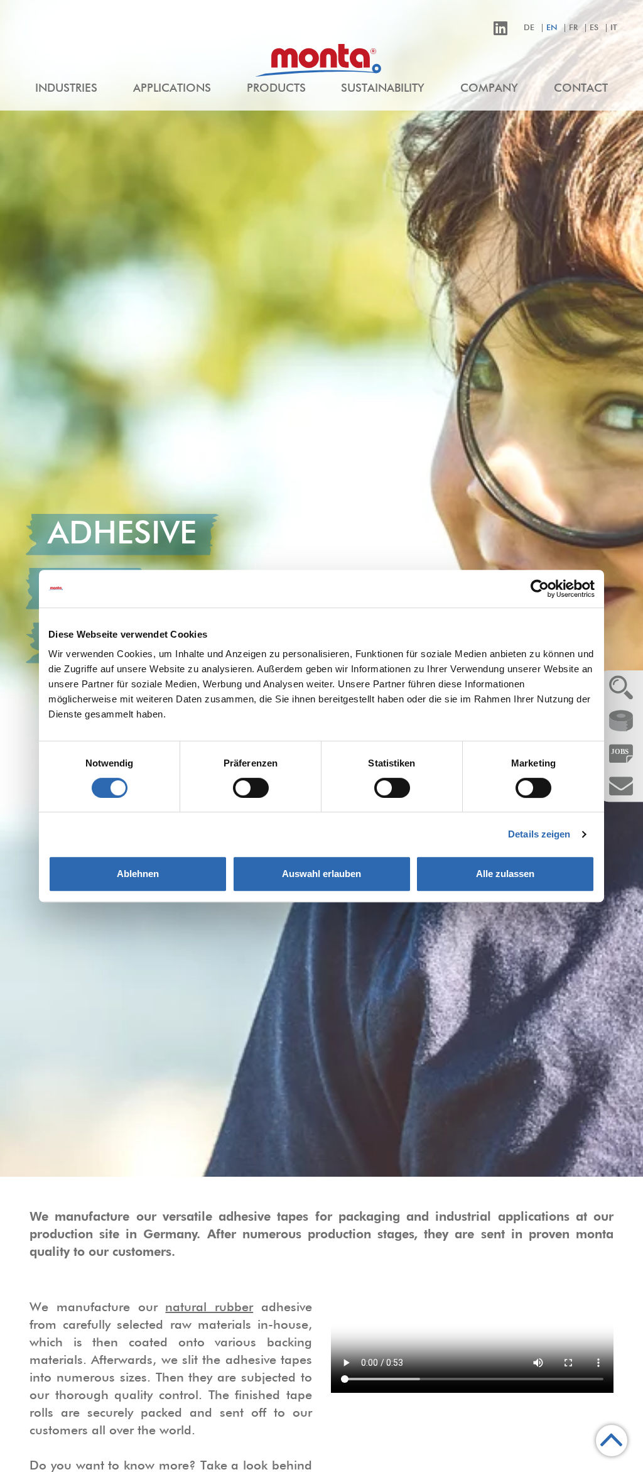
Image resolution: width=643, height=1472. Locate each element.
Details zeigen (539, 834)
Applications (172, 88)
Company (489, 88)
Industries (66, 88)
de (529, 28)
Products (276, 88)
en (551, 28)
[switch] (251, 788)
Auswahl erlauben (321, 873)
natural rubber (209, 1307)
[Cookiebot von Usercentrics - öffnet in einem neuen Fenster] (540, 588)
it (613, 28)
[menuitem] (66, 89)
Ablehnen (138, 873)
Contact (581, 88)
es (594, 28)
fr (573, 28)
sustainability (382, 88)
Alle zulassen (505, 873)
